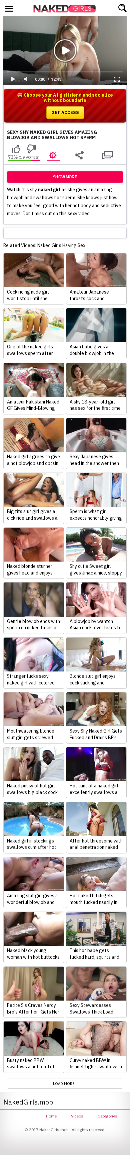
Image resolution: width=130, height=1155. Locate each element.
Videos (77, 1115)
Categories (107, 1115)
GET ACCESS (65, 112)
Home (51, 1115)
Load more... (65, 1083)
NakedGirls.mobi (66, 9)
